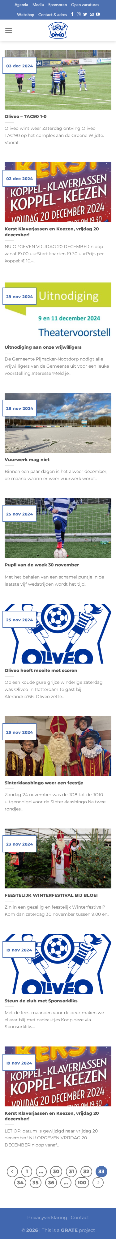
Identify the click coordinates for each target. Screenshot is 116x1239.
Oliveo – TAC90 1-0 (26, 116)
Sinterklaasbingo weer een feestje (44, 783)
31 (71, 1171)
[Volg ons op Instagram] (79, 14)
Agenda (21, 4)
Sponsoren (57, 4)
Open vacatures (85, 4)
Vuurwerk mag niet (27, 459)
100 (82, 1183)
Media (38, 4)
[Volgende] (97, 1182)
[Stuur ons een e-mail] (92, 14)
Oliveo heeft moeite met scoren (41, 670)
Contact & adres (52, 14)
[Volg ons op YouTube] (98, 14)
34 (20, 1183)
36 (51, 1183)
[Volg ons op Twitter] (85, 14)
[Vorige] (12, 1171)
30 (56, 1171)
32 (86, 1171)
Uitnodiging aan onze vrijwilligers (43, 347)
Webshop (25, 14)
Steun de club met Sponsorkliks (41, 1001)
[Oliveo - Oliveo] (58, 30)
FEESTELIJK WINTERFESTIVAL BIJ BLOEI (51, 895)
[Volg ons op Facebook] (73, 14)
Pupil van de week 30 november (42, 565)
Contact (80, 1217)
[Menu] (9, 31)
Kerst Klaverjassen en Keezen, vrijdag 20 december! (52, 232)
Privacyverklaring (47, 1217)
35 (35, 1183)
